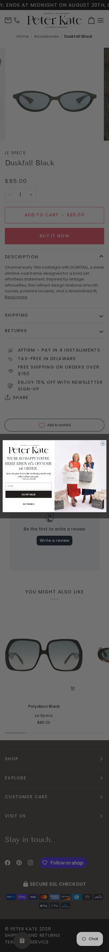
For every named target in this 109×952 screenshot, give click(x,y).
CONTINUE (28, 494)
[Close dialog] (103, 443)
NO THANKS (28, 504)
